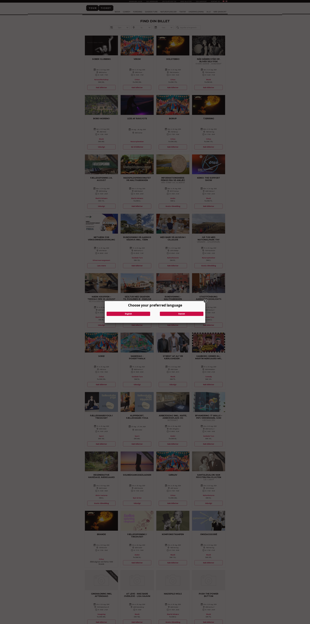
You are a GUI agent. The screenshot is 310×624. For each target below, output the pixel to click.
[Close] (205, 301)
